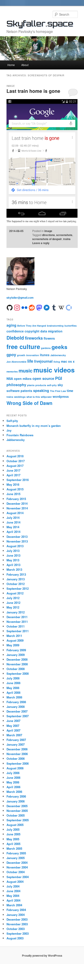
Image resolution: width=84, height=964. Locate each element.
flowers (49, 338)
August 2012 (15, 593)
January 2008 (15, 706)
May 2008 (12, 688)
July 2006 (12, 773)
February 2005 (16, 853)
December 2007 (17, 711)
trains (67, 239)
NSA (9, 378)
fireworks (34, 338)
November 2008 (17, 664)
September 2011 (17, 631)
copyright (32, 331)
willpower (46, 396)
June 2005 (13, 834)
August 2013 (15, 546)
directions (48, 235)
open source (43, 378)
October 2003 (15, 929)
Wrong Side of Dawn (29, 403)
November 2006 (17, 754)
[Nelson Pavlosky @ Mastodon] (39, 307)
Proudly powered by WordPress (42, 955)
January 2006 (15, 801)
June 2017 (13, 470)
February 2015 (16, 499)
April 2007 (13, 730)
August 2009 (15, 640)
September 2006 (17, 763)
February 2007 (16, 740)
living (57, 361)
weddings (20, 396)
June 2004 (13, 891)
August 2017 (15, 466)
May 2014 (12, 527)
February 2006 (16, 796)
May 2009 (12, 645)
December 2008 (17, 659)
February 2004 (16, 910)
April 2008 (13, 692)
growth (21, 355)
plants (30, 385)
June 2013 (13, 555)
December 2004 (17, 862)
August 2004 (15, 881)
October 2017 (15, 461)
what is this (33, 396)
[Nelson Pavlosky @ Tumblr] (54, 307)
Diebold (15, 337)
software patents (19, 390)
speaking (41, 390)
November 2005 (17, 811)
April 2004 (13, 900)
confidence (15, 331)
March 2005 (14, 848)
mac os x (68, 361)
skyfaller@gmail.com (20, 298)
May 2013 (12, 560)
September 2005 (17, 820)
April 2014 (13, 532)
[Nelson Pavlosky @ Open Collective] (69, 307)
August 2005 (15, 825)
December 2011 (17, 617)
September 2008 (17, 673)
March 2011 (14, 636)
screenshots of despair (47, 239)
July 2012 (12, 598)
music (25, 370)
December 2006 (17, 749)
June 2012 (13, 602)
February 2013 (16, 574)
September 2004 (17, 877)
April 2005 (13, 844)
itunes (45, 355)
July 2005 (12, 829)
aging (11, 325)
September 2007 (17, 716)
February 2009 (16, 650)
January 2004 (15, 915)
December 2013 (17, 536)
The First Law (58, 391)
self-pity (52, 385)
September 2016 (17, 480)
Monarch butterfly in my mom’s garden (33, 425)
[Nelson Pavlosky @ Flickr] (24, 307)
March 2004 (14, 905)
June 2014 (13, 522)
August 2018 (15, 456)
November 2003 (17, 924)
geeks (59, 347)
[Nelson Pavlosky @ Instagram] (17, 307)
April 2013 (13, 565)
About (24, 65)
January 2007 (15, 744)
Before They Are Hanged (31, 325)
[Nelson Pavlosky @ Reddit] (32, 307)
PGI (58, 378)
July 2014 (12, 517)
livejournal (43, 361)
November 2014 (17, 508)
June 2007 (13, 721)
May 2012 (12, 607)
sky (60, 385)
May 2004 (12, 896)
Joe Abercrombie (16, 361)
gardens (46, 348)
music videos (54, 370)
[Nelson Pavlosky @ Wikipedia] (61, 307)
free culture (23, 346)
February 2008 (16, 702)
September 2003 (17, 933)
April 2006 (13, 787)
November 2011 (17, 621)
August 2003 (15, 938)
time (70, 390)
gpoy (11, 355)
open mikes (23, 378)
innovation (32, 355)
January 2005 (15, 858)
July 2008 (12, 678)
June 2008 (13, 683)
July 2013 (12, 551)
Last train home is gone (33, 90)
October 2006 (15, 758)
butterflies (71, 325)
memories (12, 371)
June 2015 (13, 494)
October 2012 (15, 584)
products (40, 385)
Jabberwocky (58, 355)
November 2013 (17, 541)
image (48, 231)
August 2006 (15, 768)
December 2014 (17, 503)
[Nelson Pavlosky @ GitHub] (10, 307)
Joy (8, 430)
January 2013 (15, 579)
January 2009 (15, 655)
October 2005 (15, 815)
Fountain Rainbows (19, 435)
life (30, 361)
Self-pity (12, 421)
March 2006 (14, 792)
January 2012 (15, 612)
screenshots (64, 235)
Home (11, 65)
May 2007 (12, 726)
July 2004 (12, 886)
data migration (51, 331)
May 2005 (12, 839)
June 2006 (13, 777)
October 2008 (15, 669)
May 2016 (12, 484)
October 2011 (15, 626)
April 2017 (13, 475)
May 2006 (12, 782)
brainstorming (55, 325)
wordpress (61, 396)
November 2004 (17, 867)
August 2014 (15, 513)
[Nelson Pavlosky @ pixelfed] (47, 307)
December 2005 (17, 806)
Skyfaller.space (39, 23)
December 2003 (17, 919)
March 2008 (14, 697)
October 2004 (15, 872)
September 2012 (17, 588)
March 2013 (14, 569)
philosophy (16, 384)
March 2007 (14, 735)
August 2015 (15, 489)
